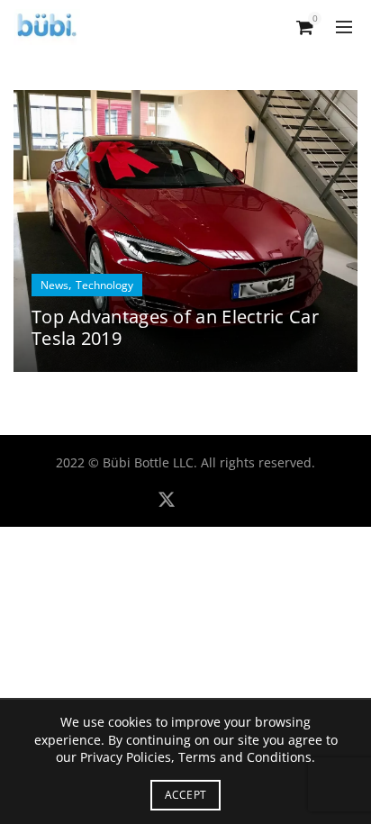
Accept (186, 794)
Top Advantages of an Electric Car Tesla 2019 (175, 327)
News (54, 285)
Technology (104, 285)
